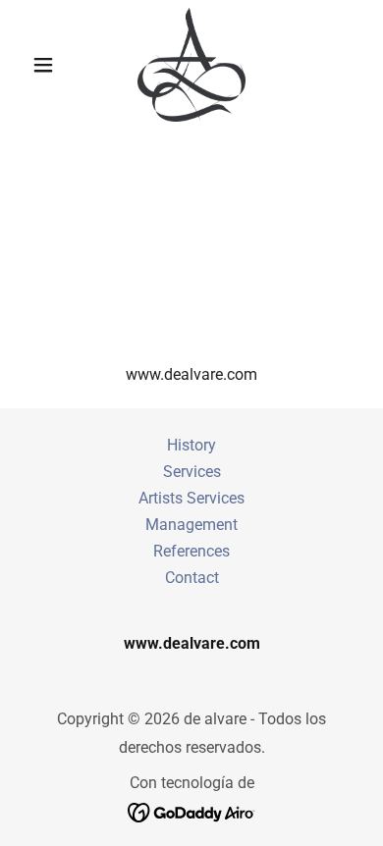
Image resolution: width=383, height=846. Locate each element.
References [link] (191, 551)
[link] (191, 65)
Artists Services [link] (191, 498)
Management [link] (191, 524)
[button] (49, 64)
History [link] (191, 445)
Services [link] (192, 471)
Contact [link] (192, 577)
